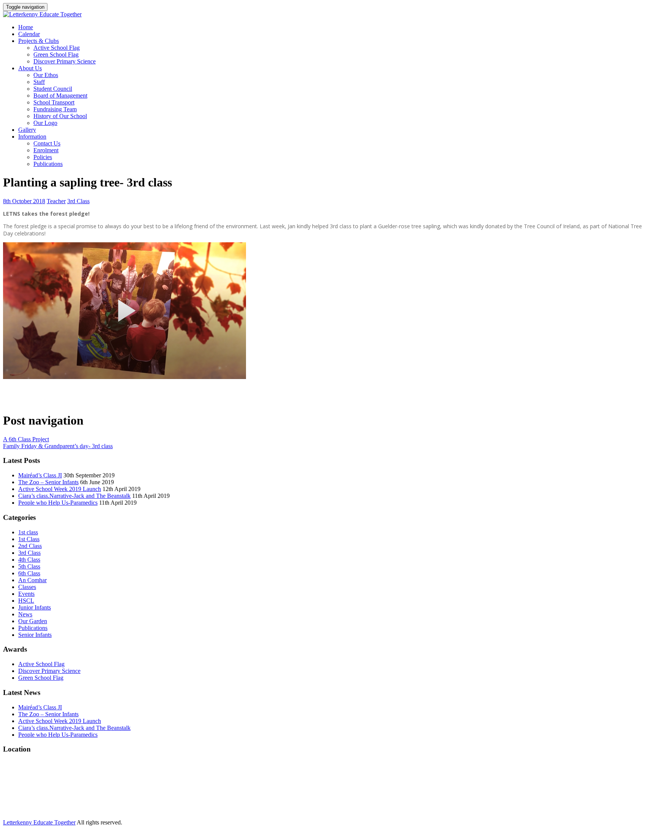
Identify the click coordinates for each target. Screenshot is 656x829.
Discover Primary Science (64, 61)
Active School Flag (56, 47)
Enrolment (45, 150)
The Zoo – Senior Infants (48, 482)
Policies (42, 157)
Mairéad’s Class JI (40, 475)
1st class (28, 532)
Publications (48, 164)
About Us (30, 68)
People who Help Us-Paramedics (58, 502)
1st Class (28, 539)
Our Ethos (45, 75)
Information (32, 136)
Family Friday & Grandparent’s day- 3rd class (58, 446)
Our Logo (45, 123)
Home (25, 27)
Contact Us (46, 143)
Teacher (56, 201)
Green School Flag (56, 54)
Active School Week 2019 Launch (59, 489)
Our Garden (32, 621)
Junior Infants (34, 607)
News (25, 614)
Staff (39, 82)
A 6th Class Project (26, 439)
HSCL (26, 600)
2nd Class (30, 546)
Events (26, 594)
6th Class (29, 573)
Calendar (29, 34)
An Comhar (32, 580)
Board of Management (60, 95)
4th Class (29, 559)
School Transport (53, 102)
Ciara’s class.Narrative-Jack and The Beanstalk (74, 496)
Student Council (52, 88)
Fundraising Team (55, 109)
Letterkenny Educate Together (39, 822)
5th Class (29, 566)
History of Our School (60, 116)
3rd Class (78, 201)
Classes (27, 587)
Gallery (27, 129)
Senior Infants (35, 635)
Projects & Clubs (38, 41)
